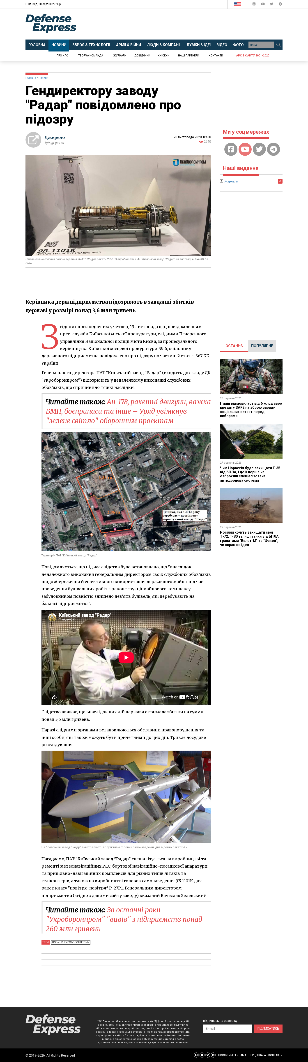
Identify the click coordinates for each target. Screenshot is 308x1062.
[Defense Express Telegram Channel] (280, 5)
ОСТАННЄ (234, 346)
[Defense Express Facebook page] (254, 5)
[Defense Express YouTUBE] (263, 5)
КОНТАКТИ (275, 1055)
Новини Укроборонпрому (71, 942)
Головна (30, 77)
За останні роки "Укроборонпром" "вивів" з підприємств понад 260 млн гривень (124, 919)
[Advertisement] (191, 24)
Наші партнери (188, 55)
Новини (43, 77)
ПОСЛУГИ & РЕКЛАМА (232, 1055)
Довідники (142, 55)
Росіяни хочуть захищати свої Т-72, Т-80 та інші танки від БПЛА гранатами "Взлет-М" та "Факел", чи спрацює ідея (249, 538)
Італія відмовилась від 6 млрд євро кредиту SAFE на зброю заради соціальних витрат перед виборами (251, 409)
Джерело (55, 137)
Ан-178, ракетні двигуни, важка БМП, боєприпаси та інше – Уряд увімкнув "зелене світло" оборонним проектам (128, 411)
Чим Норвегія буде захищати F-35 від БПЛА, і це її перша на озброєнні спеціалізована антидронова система (250, 474)
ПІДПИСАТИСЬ (268, 1028)
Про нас (62, 55)
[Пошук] (278, 45)
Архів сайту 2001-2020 (252, 55)
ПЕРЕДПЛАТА (257, 1055)
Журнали (119, 55)
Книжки (163, 55)
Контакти (216, 55)
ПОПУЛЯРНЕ (262, 346)
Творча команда (90, 55)
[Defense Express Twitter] (272, 5)
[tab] (234, 346)
